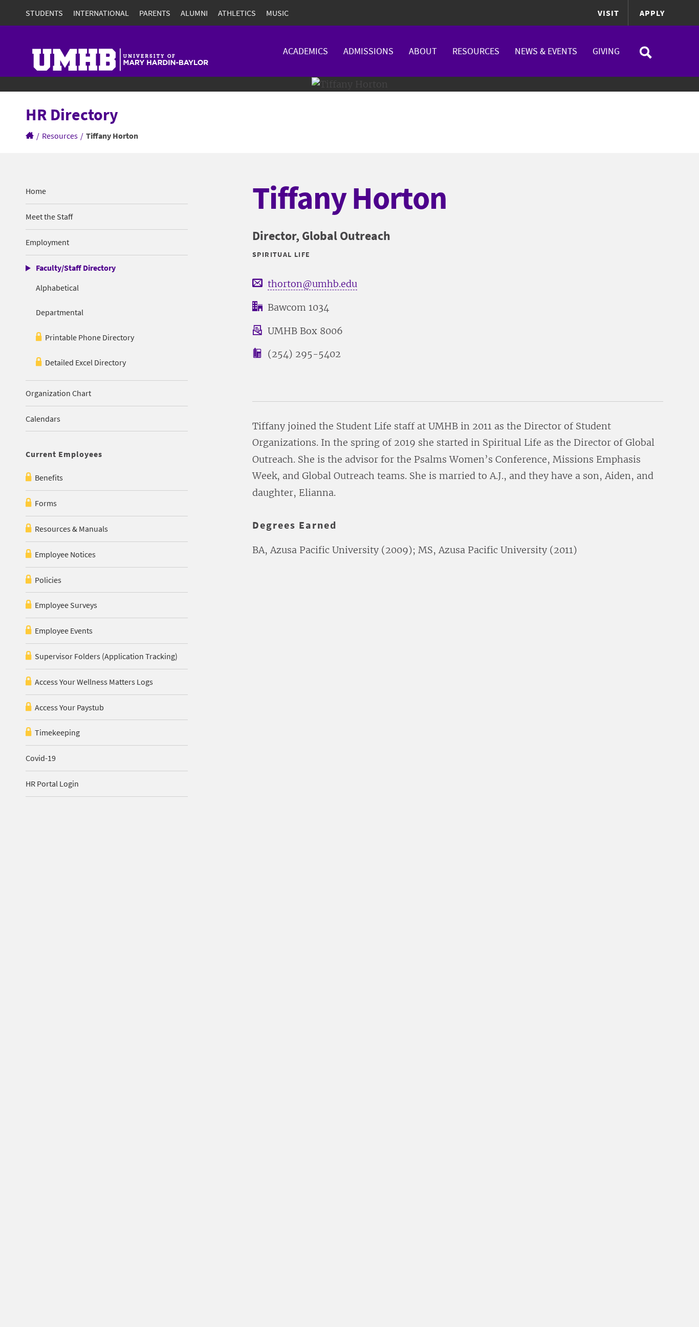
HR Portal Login (52, 783)
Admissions (368, 51)
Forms (46, 503)
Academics (305, 51)
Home (36, 191)
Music (277, 13)
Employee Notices (65, 554)
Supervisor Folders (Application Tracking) (106, 656)
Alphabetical (57, 287)
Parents (154, 13)
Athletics (237, 13)
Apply (652, 13)
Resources (475, 51)
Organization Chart (58, 393)
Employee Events (64, 630)
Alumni (194, 13)
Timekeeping (57, 732)
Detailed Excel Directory (85, 362)
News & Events (546, 51)
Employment (47, 242)
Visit (608, 13)
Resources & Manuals (71, 529)
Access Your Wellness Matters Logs (94, 682)
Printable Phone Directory (89, 337)
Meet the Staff (49, 216)
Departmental (59, 312)
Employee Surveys (66, 605)
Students (44, 13)
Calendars (43, 419)
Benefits (49, 477)
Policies (48, 580)
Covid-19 (41, 758)
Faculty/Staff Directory (76, 268)
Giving (606, 51)
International (101, 13)
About (423, 51)
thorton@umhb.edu (312, 284)
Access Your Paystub (69, 707)
